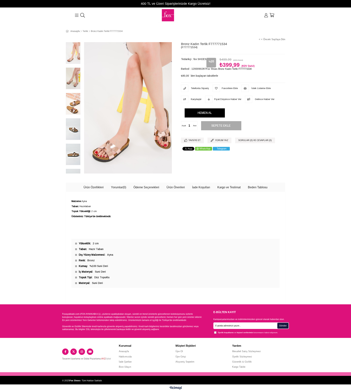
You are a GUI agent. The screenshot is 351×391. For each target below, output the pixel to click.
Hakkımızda (125, 356)
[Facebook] (65, 351)
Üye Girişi (181, 356)
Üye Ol (179, 351)
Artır (195, 126)
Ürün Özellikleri (94, 187)
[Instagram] (82, 351)
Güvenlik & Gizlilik (242, 361)
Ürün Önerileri (176, 187)
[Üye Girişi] (266, 15)
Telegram (222, 148)
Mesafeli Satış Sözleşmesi (246, 351)
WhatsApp (204, 148)
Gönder (283, 325)
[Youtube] (90, 351)
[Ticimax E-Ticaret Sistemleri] (175, 388)
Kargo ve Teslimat (229, 187)
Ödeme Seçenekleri (146, 187)
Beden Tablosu (257, 187)
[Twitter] (73, 351)
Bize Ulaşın (125, 366)
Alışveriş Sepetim (185, 361)
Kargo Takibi (238, 366)
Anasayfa (124, 351)
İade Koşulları (201, 187)
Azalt (184, 126)
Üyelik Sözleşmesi (242, 356)
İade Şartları (125, 361)
